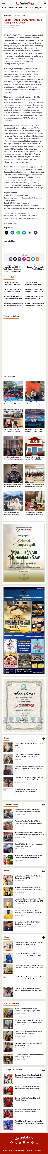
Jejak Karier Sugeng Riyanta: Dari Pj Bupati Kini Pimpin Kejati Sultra (13, 305)
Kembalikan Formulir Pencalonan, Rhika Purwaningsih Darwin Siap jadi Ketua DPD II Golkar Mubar (29, 900)
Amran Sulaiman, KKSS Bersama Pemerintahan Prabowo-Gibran (26, 790)
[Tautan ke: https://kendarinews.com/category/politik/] (43, 871)
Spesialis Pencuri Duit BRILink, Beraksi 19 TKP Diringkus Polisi (29, 1044)
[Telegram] (33, 259)
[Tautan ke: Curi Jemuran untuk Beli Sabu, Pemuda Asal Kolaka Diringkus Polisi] (8, 1059)
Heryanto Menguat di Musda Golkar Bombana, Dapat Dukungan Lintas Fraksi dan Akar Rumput (28, 912)
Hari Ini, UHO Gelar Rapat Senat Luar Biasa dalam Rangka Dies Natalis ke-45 (29, 978)
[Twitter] (15, 259)
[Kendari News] (24, 3)
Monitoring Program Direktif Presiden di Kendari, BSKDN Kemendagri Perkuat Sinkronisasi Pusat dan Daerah (34, 291)
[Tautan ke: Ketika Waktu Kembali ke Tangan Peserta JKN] (8, 747)
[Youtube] (28, 259)
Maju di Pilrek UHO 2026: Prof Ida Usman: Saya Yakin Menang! (12, 291)
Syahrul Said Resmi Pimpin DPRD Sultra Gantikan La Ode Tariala (28, 923)
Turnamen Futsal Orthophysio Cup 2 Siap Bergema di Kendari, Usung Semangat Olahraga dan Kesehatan (28, 1076)
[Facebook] (10, 259)
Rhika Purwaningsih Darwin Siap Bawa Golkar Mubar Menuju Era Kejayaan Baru (28, 888)
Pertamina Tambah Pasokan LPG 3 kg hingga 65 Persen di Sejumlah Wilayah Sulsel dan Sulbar (28, 822)
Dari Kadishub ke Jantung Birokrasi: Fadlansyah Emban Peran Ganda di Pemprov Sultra (13, 298)
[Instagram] (24, 259)
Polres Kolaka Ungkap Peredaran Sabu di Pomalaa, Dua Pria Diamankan (28, 1033)
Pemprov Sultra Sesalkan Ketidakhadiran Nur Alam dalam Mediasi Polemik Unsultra (33, 513)
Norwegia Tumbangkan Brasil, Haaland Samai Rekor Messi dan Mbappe (28, 1111)
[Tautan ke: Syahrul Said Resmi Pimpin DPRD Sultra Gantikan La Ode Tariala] (8, 926)
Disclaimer (37, 1150)
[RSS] (37, 259)
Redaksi (29, 1150)
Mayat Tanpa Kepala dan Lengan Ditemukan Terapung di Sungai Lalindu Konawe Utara (27, 1010)
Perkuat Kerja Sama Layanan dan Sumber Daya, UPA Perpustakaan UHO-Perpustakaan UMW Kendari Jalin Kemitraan (29, 944)
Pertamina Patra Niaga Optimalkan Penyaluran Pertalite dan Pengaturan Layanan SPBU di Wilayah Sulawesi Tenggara (27, 811)
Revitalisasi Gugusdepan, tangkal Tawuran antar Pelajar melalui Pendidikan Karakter (29, 779)
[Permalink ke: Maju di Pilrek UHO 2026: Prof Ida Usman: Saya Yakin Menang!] (13, 418)
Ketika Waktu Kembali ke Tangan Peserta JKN (29, 744)
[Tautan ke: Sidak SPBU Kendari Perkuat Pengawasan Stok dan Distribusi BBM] (8, 848)
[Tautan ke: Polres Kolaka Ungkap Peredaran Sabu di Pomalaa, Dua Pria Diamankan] (8, 1036)
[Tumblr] (19, 259)
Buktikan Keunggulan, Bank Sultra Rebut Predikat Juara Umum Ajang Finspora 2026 (29, 834)
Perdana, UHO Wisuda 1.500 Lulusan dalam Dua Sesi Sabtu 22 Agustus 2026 (28, 955)
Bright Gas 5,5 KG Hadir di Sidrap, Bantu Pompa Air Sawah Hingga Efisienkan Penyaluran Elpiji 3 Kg (28, 857)
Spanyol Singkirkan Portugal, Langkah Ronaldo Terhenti (27, 1099)
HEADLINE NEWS (8, 27)
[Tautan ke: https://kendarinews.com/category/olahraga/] (43, 1070)
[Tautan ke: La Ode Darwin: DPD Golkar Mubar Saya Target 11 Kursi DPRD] (8, 880)
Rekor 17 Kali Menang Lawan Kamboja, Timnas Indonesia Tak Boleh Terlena (28, 1088)
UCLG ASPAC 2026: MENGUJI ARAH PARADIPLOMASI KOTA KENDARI (27, 756)
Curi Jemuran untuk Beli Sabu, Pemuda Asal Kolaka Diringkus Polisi (29, 1056)
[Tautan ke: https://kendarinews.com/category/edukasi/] (43, 937)
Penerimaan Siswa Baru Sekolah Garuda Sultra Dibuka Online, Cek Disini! (12, 513)
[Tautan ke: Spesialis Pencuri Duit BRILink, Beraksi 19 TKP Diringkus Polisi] (8, 1047)
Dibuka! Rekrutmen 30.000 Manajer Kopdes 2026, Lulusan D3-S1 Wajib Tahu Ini (34, 298)
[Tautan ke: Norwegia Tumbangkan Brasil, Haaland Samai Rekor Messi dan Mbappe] (8, 1113)
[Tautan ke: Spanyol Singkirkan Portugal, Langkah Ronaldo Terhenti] (8, 1102)
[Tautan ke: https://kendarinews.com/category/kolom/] (43, 738)
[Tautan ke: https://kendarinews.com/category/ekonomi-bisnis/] (43, 804)
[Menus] (3, 3)
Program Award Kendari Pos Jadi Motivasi (36, 267)
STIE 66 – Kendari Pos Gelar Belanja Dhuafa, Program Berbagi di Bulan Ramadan (34, 305)
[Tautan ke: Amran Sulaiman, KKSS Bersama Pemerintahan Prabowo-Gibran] (8, 793)
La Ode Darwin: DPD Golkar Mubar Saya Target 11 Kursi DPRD (28, 877)
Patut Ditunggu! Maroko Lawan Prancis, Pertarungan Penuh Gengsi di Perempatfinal (29, 1122)
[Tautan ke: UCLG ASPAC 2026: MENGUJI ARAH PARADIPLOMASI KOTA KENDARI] (8, 759)
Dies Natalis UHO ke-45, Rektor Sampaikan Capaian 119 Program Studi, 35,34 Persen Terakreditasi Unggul (29, 967)
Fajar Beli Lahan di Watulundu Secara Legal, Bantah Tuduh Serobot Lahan (34, 284)
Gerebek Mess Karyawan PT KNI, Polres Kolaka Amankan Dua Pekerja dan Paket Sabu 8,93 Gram (28, 1021)
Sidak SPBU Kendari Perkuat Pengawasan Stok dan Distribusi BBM (29, 845)
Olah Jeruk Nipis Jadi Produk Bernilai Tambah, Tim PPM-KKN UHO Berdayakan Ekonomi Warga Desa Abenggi (29, 990)
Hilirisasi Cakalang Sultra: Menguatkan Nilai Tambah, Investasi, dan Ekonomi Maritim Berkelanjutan (29, 768)
